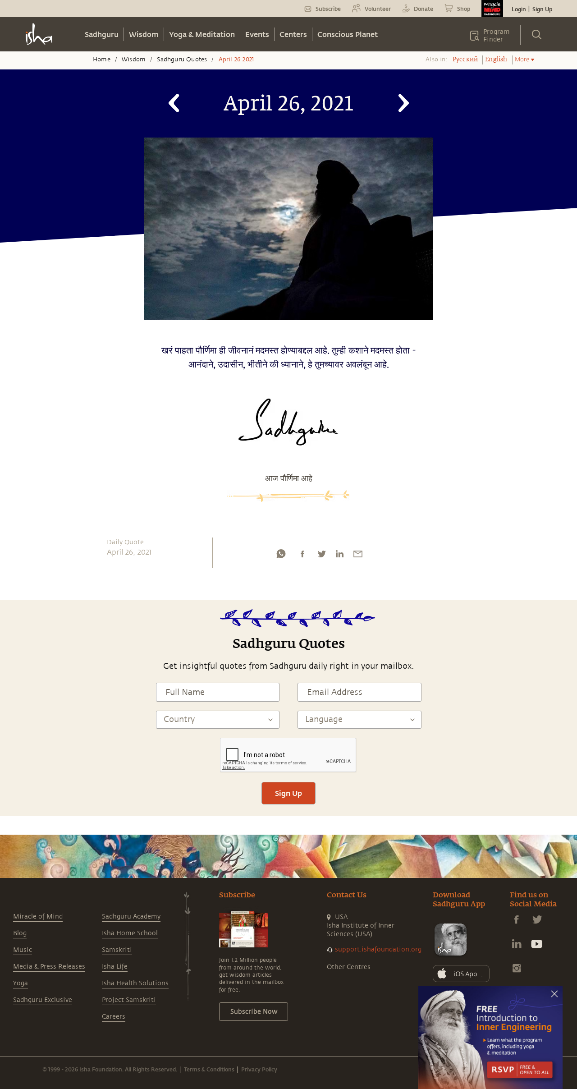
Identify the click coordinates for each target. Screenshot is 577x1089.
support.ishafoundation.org (378, 949)
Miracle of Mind (38, 916)
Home (101, 59)
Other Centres (349, 967)
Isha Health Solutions (135, 983)
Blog (20, 933)
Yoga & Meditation (202, 34)
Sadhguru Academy (131, 916)
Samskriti (117, 950)
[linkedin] (339, 556)
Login (519, 9)
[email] (358, 556)
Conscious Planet (347, 34)
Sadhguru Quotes (182, 59)
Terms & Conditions (209, 1069)
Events (257, 34)
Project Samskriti (129, 1000)
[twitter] (321, 556)
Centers (293, 34)
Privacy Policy (259, 1069)
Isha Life (115, 966)
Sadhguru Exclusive (42, 1000)
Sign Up (542, 9)
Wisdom (144, 34)
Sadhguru (102, 34)
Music (22, 950)
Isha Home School (130, 933)
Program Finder (496, 35)
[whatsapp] (281, 556)
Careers (113, 1016)
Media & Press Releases (49, 966)
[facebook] (302, 556)
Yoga (20, 983)
